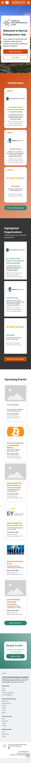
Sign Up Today (15, 656)
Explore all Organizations (15, 208)
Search (4, 723)
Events (4, 708)
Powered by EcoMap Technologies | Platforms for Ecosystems (17, 745)
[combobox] (18, 2)
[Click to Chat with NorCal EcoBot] (27, 755)
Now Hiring (5, 734)
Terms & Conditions (8, 692)
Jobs (3, 710)
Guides (4, 725)
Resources (5, 701)
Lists (3, 718)
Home (4, 688)
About (4, 690)
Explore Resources (15, 51)
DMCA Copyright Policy (23, 753)
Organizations (6, 703)
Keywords (5, 721)
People (4, 705)
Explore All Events (15, 623)
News (4, 712)
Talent (4, 736)
